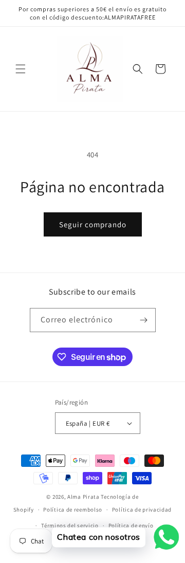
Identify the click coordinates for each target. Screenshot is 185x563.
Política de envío (131, 525)
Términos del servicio (70, 525)
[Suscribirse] (144, 320)
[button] (20, 69)
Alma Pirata (83, 496)
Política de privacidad (142, 509)
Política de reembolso (72, 509)
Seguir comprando (92, 224)
